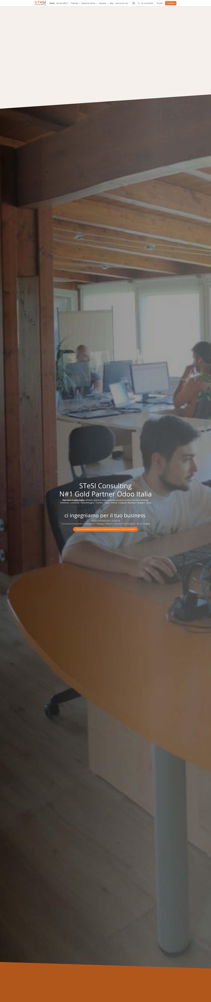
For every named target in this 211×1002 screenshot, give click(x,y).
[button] (133, 3)
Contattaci (170, 3)
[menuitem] (52, 3)
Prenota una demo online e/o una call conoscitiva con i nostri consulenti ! (106, 526)
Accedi (159, 3)
